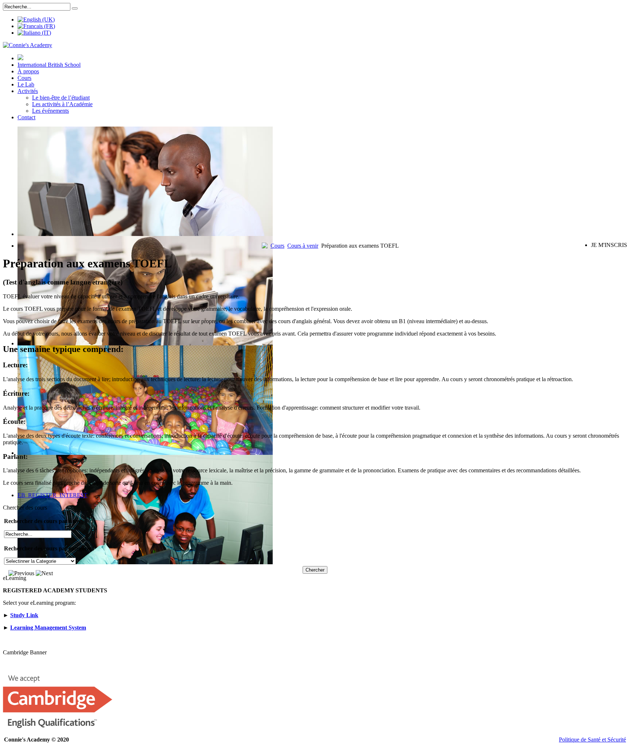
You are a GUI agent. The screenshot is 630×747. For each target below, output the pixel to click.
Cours (24, 78)
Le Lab (26, 84)
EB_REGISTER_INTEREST (53, 495)
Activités (28, 91)
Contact (26, 117)
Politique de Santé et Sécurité (592, 739)
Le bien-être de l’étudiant (61, 97)
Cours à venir (302, 246)
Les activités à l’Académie (62, 104)
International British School (49, 65)
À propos (28, 71)
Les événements (50, 111)
